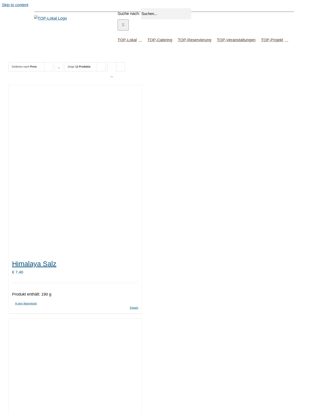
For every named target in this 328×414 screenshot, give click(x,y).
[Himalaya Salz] (75, 169)
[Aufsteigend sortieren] (58, 66)
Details (134, 307)
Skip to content (15, 5)
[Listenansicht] (111, 75)
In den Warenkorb (26, 303)
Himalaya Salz (34, 264)
